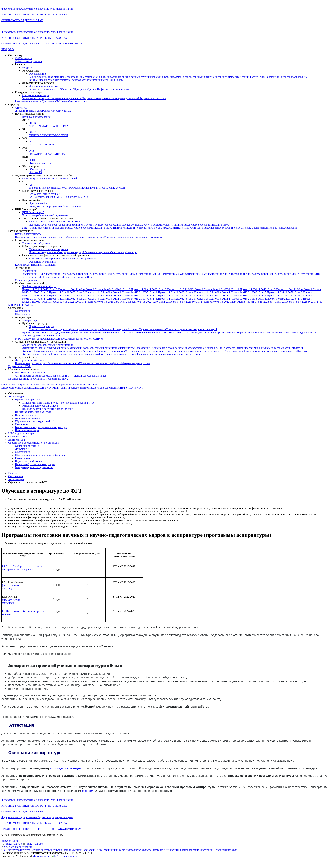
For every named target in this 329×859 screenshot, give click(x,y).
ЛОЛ (59, 135)
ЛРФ (39, 153)
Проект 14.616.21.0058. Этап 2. (285, 292)
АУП (32, 184)
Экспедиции (29, 270)
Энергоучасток (53, 206)
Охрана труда (99, 187)
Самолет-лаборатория (186, 76)
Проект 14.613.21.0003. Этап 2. (149, 289)
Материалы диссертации (135, 363)
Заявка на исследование (283, 227)
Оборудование (37, 73)
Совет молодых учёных (57, 110)
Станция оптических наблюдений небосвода (267, 76)
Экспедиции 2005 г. (195, 273)
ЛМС (39, 144)
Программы (81, 89)
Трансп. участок (71, 206)
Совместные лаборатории (37, 243)
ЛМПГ (59, 126)
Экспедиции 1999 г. (56, 273)
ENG (4, 49)
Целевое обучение (68, 332)
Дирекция (21, 110)
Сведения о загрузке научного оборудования (94, 224)
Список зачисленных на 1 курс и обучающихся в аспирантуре (65, 329)
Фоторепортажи (77, 101)
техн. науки (8, 588)
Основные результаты (164, 227)
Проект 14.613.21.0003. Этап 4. (176, 292)
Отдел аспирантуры (40, 163)
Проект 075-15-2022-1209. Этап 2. (148, 301)
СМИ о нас (61, 101)
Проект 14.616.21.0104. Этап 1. (103, 298)
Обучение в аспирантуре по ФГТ (165, 332)
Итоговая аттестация (49, 335)
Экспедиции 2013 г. (81, 277)
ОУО (31, 172)
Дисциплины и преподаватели (216, 332)
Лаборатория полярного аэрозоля (48, 249)
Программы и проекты (28, 237)
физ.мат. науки (10, 585)
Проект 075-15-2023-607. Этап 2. (265, 301)
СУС (31, 196)
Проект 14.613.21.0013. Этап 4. (212, 292)
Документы (48, 101)
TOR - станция (74, 375)
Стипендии (191, 332)
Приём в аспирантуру (41, 326)
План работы (221, 224)
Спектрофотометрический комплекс (91, 79)
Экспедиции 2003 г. (149, 273)
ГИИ (65, 135)
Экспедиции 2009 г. (288, 273)
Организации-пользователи (135, 227)
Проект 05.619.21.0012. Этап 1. (285, 298)
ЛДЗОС (46, 153)
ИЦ (63, 196)
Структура (21, 107)
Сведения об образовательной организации (47, 344)
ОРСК (32, 123)
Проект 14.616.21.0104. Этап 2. (212, 298)
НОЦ (32, 159)
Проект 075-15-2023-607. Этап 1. (187, 301)
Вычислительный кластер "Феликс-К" (51, 89)
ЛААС (32, 144)
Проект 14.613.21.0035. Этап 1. (140, 292)
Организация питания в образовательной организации (168, 354)
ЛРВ (31, 135)
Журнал (29, 304)
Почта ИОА (61, 378)
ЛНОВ (53, 135)
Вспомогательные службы (44, 193)
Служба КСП (76, 196)
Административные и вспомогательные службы (50, 178)
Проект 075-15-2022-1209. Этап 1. (70, 301)
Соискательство (52, 338)
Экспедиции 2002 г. (126, 273)
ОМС (57, 196)
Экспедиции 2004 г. (172, 273)
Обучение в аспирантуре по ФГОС (125, 332)
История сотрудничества (43, 252)
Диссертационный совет (29, 360)
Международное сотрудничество (221, 227)
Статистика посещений (18, 846)
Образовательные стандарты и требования (57, 350)
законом (87, 791)
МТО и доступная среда (29, 338)
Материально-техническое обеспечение (257, 332)
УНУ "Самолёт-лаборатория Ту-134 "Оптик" (55, 221)
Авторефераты (112, 363)
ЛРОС (45, 135)
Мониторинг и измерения (30, 372)
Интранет (48, 378)
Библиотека (41, 196)
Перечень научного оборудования (48, 224)
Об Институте (23, 58)
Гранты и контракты (54, 237)
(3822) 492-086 (34, 843)
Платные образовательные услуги (35, 464)
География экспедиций (71, 252)
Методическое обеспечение (198, 224)
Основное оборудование (53, 215)
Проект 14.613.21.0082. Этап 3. (176, 298)
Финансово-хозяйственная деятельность (74, 354)
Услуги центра (30, 215)
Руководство (89, 350)
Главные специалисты (53, 187)
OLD (11, 49)
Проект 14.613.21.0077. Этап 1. (212, 295)
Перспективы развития (152, 329)
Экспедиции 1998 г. (33, 273)
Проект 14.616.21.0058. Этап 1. (222, 289)
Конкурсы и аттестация (35, 95)
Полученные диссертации (30, 363)
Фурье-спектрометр (58, 79)
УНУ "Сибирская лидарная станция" (43, 227)
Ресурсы (27, 67)
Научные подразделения (36, 116)
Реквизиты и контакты (28, 101)
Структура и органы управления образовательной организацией (83, 347)
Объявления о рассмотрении (62, 363)
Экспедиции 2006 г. (218, 273)
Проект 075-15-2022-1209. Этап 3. (226, 301)
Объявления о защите (91, 363)
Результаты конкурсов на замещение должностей (111, 98)
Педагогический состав (111, 350)
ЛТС (45, 144)
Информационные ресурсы (45, 86)
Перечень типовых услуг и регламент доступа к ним (151, 224)
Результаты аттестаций (153, 98)
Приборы (117, 79)
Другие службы (116, 187)
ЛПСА (51, 126)
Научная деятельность (28, 233)
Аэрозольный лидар (95, 375)
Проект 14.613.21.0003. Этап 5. (249, 292)
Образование (22, 310)
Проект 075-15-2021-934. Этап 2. (109, 301)
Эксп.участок (37, 206)
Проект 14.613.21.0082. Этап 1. (249, 295)
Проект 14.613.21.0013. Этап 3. (103, 292)
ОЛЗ (31, 150)
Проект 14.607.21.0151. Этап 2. (176, 295)
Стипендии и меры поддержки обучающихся (270, 350)
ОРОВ (32, 132)
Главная (12, 473)
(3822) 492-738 (13, 843)
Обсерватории (37, 169)
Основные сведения (33, 347)
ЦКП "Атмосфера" (33, 212)
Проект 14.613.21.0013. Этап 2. (185, 289)
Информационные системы (113, 89)
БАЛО (38, 172)
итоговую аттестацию (66, 768)
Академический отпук (92, 332)
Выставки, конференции (255, 227)
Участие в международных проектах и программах (134, 237)
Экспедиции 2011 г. (34, 277)
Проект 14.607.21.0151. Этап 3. (285, 295)
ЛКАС (38, 126)
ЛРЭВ (54, 153)
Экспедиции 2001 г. (102, 273)
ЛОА (32, 126)
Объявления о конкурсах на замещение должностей (52, 98)
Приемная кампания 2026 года (40, 332)
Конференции (16, 304)
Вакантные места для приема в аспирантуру (41, 427)
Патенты (182, 227)
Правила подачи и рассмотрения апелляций (191, 329)
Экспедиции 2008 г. (264, 273)
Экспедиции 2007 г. (241, 273)
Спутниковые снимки (28, 375)
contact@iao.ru (9, 840)
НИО (51, 196)
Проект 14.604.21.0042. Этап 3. (258, 289)
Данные (92, 89)
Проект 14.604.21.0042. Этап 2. (40, 289)
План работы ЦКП (108, 227)
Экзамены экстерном (74, 338)
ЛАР (44, 126)
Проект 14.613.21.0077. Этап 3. (140, 298)
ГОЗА (61, 153)
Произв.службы (38, 203)
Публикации (194, 227)
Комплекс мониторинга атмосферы (220, 76)
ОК (75, 187)
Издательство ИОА (19, 366)
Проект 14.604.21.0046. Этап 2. (76, 289)
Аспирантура (30, 320)
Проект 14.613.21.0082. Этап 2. (67, 298)
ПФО (69, 187)
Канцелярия (84, 187)
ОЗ (66, 196)
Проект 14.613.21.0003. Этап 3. (67, 292)
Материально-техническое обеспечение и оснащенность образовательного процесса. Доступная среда (184, 350)
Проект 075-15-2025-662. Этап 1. (303, 301)
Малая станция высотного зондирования (87, 76)
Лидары (42, 79)
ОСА (32, 141)
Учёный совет (35, 110)
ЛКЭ (51, 144)
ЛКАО (37, 135)
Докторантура (95, 338)
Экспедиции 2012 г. (58, 277)
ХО (86, 196)
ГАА (65, 126)
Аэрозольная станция (53, 375)
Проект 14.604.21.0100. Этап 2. (113, 289)
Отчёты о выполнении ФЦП (39, 286)
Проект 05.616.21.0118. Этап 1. (249, 298)
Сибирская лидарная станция (46, 76)
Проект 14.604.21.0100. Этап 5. (67, 295)
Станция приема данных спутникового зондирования (142, 76)
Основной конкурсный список (120, 329)
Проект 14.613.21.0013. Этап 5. (140, 295)
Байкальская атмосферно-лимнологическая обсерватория (62, 258)
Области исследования (28, 61)
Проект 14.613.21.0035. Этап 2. (103, 295)
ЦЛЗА (32, 153)
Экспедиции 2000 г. (79, 273)
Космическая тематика (28, 264)
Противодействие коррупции (25, 378)
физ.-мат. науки (11, 599)
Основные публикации (123, 252)
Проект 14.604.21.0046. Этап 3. (294, 289)
